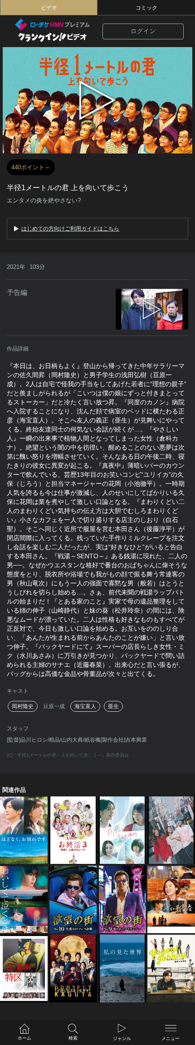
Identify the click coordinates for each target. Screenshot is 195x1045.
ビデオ (49, 8)
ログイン (143, 31)
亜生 (113, 706)
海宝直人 (85, 706)
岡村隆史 (23, 706)
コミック (146, 8)
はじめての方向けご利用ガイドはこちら (70, 228)
